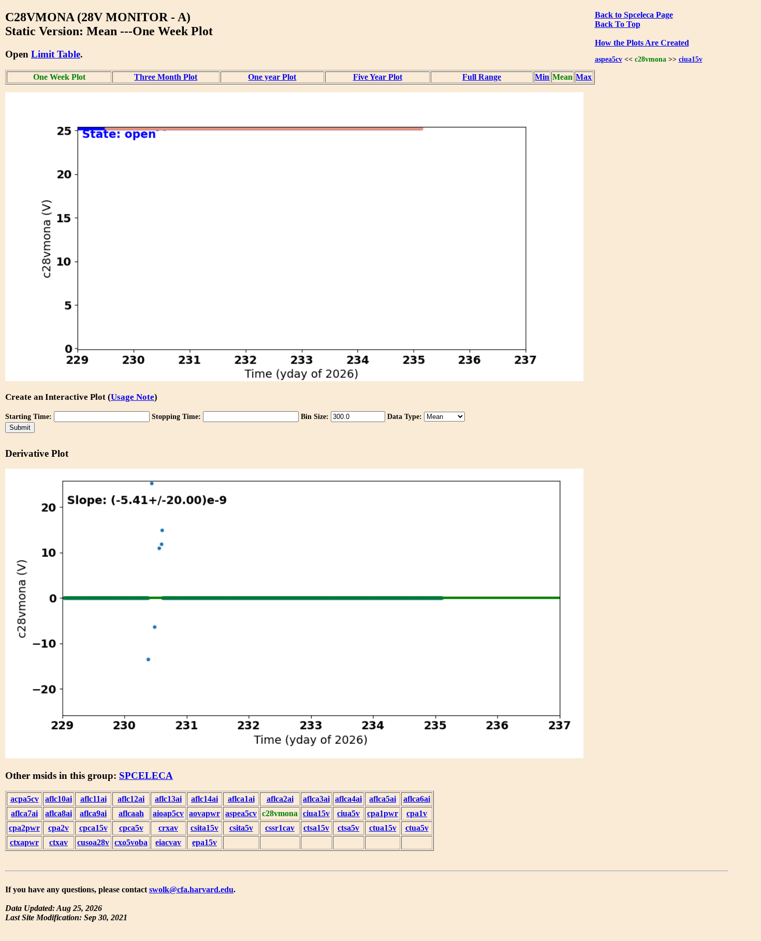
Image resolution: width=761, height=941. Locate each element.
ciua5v (348, 813)
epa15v (204, 842)
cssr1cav (280, 827)
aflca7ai (24, 813)
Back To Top (617, 24)
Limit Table (55, 54)
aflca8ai (58, 813)
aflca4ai (348, 798)
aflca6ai (416, 798)
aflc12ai (131, 798)
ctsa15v (316, 827)
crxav (168, 827)
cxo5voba (131, 842)
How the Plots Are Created (642, 42)
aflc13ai (168, 798)
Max (584, 77)
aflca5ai (382, 798)
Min (542, 77)
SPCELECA (146, 775)
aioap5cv (168, 813)
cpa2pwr (24, 827)
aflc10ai (58, 798)
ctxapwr (24, 842)
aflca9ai (93, 813)
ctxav (58, 842)
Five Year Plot (377, 77)
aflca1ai (241, 798)
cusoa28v (93, 842)
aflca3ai (316, 798)
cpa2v (58, 827)
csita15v (204, 827)
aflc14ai (204, 798)
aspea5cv (608, 59)
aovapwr (204, 813)
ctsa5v (348, 827)
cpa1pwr (382, 813)
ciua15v (691, 59)
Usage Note (132, 397)
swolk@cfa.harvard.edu (191, 889)
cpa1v (416, 813)
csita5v (241, 827)
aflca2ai (280, 798)
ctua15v (383, 827)
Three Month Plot (165, 77)
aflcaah (131, 813)
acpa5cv (24, 798)
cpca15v (93, 827)
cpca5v (131, 827)
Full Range (481, 77)
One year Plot (272, 77)
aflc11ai (93, 798)
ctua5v (417, 827)
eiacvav (168, 842)
